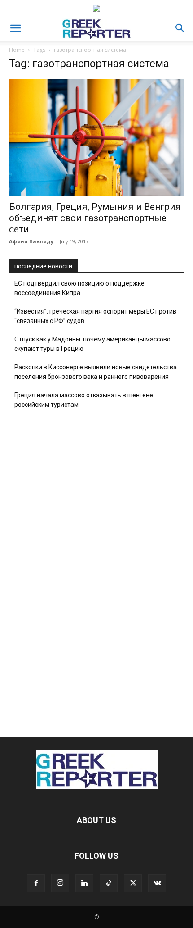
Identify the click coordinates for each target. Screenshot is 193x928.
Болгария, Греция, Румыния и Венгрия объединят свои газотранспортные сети (95, 218)
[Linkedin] (84, 883)
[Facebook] (36, 883)
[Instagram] (60, 883)
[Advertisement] (96, 570)
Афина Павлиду (31, 241)
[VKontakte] (157, 883)
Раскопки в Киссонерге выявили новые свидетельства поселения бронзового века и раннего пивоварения (95, 372)
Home (17, 50)
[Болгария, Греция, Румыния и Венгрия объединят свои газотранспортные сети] (96, 137)
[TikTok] (109, 883)
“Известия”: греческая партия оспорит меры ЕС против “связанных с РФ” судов (95, 316)
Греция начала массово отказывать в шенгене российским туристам (83, 399)
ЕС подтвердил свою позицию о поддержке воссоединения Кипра (79, 288)
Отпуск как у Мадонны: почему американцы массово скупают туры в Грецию (92, 344)
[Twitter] (133, 883)
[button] (15, 28)
